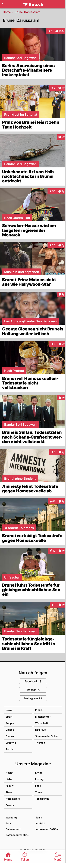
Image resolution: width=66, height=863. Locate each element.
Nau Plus (40, 729)
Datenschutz (13, 829)
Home (7, 12)
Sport (9, 716)
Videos (10, 729)
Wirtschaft (41, 723)
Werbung (11, 817)
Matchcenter (43, 716)
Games (10, 736)
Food (38, 785)
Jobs (9, 823)
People (10, 723)
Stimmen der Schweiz (48, 736)
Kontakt (40, 823)
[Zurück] (2, 4)
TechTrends (42, 798)
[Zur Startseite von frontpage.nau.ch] (33, 4)
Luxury (39, 779)
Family (10, 785)
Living (39, 772)
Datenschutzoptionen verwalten (19, 834)
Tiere (9, 792)
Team (39, 817)
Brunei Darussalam (27, 12)
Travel (39, 792)
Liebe (9, 779)
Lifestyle (11, 742)
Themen (40, 742)
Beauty (10, 805)
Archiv (10, 749)
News (9, 710)
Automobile (13, 798)
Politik (39, 710)
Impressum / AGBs (47, 829)
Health (9, 772)
